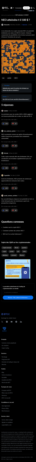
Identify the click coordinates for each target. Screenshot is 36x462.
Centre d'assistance (7, 375)
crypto (4, 251)
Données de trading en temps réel (10, 362)
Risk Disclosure (5, 411)
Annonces (4, 395)
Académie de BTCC (7, 380)
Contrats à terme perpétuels (9, 343)
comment (13, 255)
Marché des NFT (6, 382)
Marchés (4, 364)
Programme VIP (6, 359)
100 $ (15, 78)
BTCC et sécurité (6, 398)
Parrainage (4, 357)
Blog (3, 372)
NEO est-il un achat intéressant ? (12, 234)
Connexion (18, 8)
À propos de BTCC (6, 390)
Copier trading (5, 348)
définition (5, 255)
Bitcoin (16, 247)
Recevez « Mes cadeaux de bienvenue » (18, 297)
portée (9, 78)
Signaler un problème (7, 422)
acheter (12, 251)
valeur (24, 251)
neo (3, 78)
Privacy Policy (5, 408)
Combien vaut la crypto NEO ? (12, 227)
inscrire (26, 8)
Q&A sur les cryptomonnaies (7, 15)
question (24, 247)
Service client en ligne (7, 420)
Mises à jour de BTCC (7, 393)
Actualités (4, 377)
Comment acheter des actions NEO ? (13, 230)
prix (18, 251)
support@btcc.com (6, 425)
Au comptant (5, 345)
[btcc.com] (5, 8)
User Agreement (6, 406)
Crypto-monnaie (7, 247)
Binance (22, 255)
